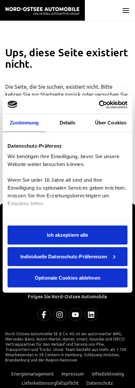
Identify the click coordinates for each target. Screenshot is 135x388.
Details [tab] (68, 122)
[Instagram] (59, 314)
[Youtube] (75, 314)
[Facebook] (43, 314)
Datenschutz (100, 383)
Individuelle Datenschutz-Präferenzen (63, 256)
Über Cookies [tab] (110, 122)
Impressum (73, 374)
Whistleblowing (108, 374)
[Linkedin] (91, 314)
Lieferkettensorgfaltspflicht (50, 383)
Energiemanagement (32, 374)
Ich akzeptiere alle (67, 235)
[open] (126, 10)
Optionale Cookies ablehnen (67, 278)
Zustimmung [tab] (24, 122)
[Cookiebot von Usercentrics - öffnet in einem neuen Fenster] (98, 104)
